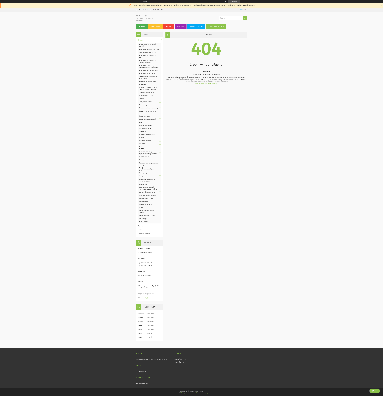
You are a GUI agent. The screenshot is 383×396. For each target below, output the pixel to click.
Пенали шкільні (144, 157)
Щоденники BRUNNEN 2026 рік (149, 49)
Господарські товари (145, 102)
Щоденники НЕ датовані (147, 73)
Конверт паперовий (145, 125)
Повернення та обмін (216, 26)
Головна (142, 26)
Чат (376, 391)
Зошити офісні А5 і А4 (146, 198)
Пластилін (142, 160)
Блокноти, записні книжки (147, 81)
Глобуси (141, 98)
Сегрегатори (143, 184)
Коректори (142, 131)
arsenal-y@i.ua (145, 298)
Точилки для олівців (145, 204)
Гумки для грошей (145, 173)
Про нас (169, 26)
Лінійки (141, 137)
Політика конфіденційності (203, 393)
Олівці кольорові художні (147, 119)
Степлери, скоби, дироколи (147, 195)
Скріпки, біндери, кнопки (147, 192)
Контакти (180, 26)
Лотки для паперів (145, 140)
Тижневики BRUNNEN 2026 (147, 52)
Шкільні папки (143, 222)
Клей (140, 122)
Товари (140, 40)
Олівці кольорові (144, 116)
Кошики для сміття (145, 128)
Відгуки (140, 230)
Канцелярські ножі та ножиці (148, 108)
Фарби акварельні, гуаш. (147, 215)
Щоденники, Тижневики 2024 (148, 70)
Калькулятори (143, 105)
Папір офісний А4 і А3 (146, 95)
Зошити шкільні (144, 201)
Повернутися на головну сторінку (206, 83)
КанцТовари (155, 26)
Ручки (141, 176)
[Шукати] (245, 18)
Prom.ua (200, 391)
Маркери (142, 144)
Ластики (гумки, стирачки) (147, 134)
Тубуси (141, 207)
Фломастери (143, 218)
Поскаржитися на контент (188, 393)
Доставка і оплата (196, 26)
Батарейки (142, 84)
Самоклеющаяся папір (146, 92)
